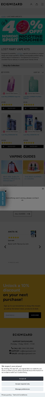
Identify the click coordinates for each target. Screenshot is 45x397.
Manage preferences (22, 389)
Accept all (22, 379)
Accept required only (22, 384)
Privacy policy (7, 395)
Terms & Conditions (20, 395)
